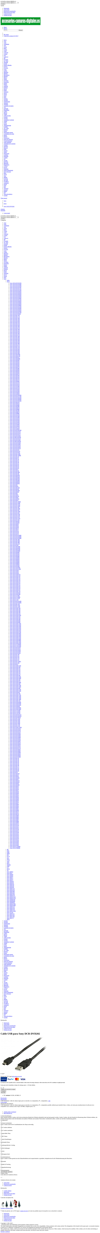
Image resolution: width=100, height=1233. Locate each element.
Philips (5, 266)
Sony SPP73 (10, 880)
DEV (8, 863)
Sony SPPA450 (11, 892)
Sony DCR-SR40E (15, 552)
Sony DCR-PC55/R (15, 515)
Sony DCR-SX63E (15, 426)
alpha (8, 280)
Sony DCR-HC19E (15, 319)
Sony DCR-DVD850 (15, 755)
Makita (5, 999)
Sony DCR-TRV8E (15, 706)
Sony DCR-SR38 (14, 792)
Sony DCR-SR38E (15, 368)
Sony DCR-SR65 (14, 807)
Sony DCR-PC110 (14, 658)
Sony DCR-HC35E (15, 332)
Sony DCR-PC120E (15, 607)
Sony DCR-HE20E (15, 475)
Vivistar (6, 940)
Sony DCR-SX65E (15, 392)
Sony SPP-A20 (10, 915)
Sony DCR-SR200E (15, 548)
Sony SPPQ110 (11, 907)
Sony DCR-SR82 (14, 817)
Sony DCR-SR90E (15, 381)
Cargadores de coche (9, 956)
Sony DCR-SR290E (15, 358)
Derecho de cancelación (10, 11)
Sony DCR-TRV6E (15, 692)
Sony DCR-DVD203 (15, 436)
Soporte (6, 1012)
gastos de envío (24, 1211)
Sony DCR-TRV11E (15, 668)
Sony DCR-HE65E (15, 482)
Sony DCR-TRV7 (14, 572)
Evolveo (6, 1000)
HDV (8, 919)
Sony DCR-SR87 (14, 820)
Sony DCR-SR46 (14, 797)
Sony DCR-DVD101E (15, 714)
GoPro (5, 933)
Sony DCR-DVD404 (15, 443)
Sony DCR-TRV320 (15, 586)
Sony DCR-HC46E (15, 343)
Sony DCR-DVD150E (15, 290)
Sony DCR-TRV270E (15, 632)
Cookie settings (7, 1190)
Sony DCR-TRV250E (15, 628)
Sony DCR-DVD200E (15, 602)
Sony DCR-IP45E (14, 492)
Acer (5, 222)
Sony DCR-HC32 (14, 461)
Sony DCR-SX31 (14, 831)
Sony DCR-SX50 (14, 838)
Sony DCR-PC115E (15, 726)
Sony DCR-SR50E (15, 370)
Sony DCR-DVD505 (15, 738)
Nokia (5, 974)
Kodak (5, 245)
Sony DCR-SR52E (15, 371)
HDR (8, 853)
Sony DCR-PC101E (15, 605)
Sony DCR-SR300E (15, 550)
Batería (5, 958)
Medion (6, 255)
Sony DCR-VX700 (15, 598)
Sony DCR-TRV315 (15, 584)
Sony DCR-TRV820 (15, 593)
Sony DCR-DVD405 (15, 444)
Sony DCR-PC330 (14, 663)
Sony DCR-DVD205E (15, 294)
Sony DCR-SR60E (15, 557)
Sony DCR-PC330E (15, 721)
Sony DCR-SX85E (15, 393)
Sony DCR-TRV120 (15, 579)
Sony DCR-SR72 (14, 813)
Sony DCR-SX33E (15, 415)
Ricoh (5, 270)
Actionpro (6, 1005)
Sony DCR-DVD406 (15, 735)
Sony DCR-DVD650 (15, 744)
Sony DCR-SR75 (14, 528)
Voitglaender (7, 923)
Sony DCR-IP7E (14, 500)
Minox (5, 259)
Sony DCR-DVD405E (15, 304)
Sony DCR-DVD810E (15, 398)
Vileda (5, 936)
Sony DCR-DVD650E (15, 395)
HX (8, 855)
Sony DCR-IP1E (14, 486)
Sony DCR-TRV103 (15, 576)
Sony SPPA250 (11, 890)
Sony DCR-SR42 (14, 794)
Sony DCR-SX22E (15, 385)
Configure (7, 1231)
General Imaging (8, 963)
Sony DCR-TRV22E (15, 614)
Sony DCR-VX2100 (15, 713)
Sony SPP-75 (10, 918)
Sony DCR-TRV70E (15, 693)
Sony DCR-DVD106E (15, 284)
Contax (5, 235)
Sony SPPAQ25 (11, 895)
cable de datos (7, 937)
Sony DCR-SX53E (15, 423)
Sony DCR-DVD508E (15, 538)
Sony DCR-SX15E (15, 382)
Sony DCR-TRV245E (15, 615)
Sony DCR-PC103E (15, 719)
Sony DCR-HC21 (14, 458)
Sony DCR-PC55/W (15, 518)
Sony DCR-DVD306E (15, 298)
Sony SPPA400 (11, 891)
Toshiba (6, 921)
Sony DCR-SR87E (15, 412)
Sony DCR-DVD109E (15, 286)
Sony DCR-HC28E (15, 539)
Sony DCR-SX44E (15, 422)
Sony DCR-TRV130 (15, 580)
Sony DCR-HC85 (14, 468)
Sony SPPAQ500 (11, 904)
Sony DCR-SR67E (15, 408)
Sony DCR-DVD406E (15, 305)
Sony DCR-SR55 (14, 525)
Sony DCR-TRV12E (15, 670)
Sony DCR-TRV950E (15, 643)
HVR (8, 869)
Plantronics (6, 986)
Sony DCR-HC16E (15, 315)
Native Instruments (8, 992)
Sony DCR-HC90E (15, 472)
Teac (5, 998)
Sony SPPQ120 (11, 908)
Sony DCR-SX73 (14, 534)
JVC (5, 929)
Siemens (6, 968)
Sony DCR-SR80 (14, 815)
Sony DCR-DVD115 (15, 434)
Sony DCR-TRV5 (14, 570)
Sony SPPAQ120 (11, 897)
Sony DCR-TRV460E (15, 639)
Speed (5, 946)
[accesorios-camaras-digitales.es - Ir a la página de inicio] (20, 24)
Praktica (6, 269)
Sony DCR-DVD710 (15, 748)
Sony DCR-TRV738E (15, 698)
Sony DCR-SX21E (15, 384)
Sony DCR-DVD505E (15, 309)
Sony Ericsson (7, 993)
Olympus (6, 262)
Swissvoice (6, 960)
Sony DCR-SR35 (14, 787)
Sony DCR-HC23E (15, 323)
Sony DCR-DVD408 (15, 737)
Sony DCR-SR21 (14, 779)
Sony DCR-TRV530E (15, 691)
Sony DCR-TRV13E (15, 671)
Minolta (6, 258)
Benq (5, 229)
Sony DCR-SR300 (14, 785)
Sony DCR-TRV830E (15, 703)
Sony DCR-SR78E (15, 410)
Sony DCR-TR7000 (15, 567)
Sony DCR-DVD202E (15, 291)
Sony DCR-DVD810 (15, 754)
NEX (8, 859)
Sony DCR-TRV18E (15, 611)
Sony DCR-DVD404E (15, 302)
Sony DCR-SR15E (15, 402)
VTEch (5, 988)
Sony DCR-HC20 (14, 457)
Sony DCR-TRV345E (15, 636)
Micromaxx (6, 256)
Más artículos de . (8, 1113)
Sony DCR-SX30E (15, 386)
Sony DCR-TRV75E (15, 700)
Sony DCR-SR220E (15, 549)
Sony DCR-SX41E (15, 419)
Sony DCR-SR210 (14, 780)
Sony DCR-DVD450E (15, 308)
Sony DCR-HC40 (14, 462)
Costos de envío (8, 14)
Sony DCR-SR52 (14, 801)
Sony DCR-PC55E (15, 520)
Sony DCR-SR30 (14, 783)
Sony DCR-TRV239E (15, 626)
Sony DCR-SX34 (14, 532)
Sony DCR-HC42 (14, 464)
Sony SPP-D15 (10, 914)
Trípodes (6, 926)
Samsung (6, 273)
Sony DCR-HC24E (15, 325)
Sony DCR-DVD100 (15, 647)
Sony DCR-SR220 (14, 782)
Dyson (5, 989)
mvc (8, 857)
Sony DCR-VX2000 (15, 712)
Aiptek (5, 943)
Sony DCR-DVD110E (15, 287)
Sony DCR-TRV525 (15, 590)
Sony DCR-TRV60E (15, 621)
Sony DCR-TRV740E (15, 642)
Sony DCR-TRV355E (15, 637)
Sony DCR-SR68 (14, 810)
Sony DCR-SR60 (14, 804)
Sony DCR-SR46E (15, 556)
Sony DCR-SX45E (15, 389)
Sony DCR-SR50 (14, 800)
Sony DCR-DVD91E (15, 717)
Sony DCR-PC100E (15, 723)
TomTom (6, 1010)
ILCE (8, 856)
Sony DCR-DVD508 (15, 740)
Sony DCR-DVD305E (15, 297)
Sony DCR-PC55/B (15, 514)
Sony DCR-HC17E (15, 316)
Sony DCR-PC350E (15, 511)
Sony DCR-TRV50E (15, 619)
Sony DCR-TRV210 (15, 581)
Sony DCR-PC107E (15, 504)
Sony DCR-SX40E (15, 417)
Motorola (6, 985)
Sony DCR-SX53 (14, 839)
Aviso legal (6, 9)
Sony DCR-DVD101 (15, 649)
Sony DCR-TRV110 (15, 577)
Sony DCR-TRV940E (15, 709)
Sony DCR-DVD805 (15, 751)
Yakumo (6, 925)
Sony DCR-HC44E (15, 340)
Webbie (9, 864)
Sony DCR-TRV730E (15, 696)
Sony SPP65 (10, 876)
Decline (3, 1231)
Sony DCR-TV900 (15, 595)
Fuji (5, 237)
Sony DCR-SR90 (14, 822)
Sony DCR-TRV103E (15, 665)
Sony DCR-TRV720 (15, 591)
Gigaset (6, 967)
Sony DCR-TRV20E (15, 675)
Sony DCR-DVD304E (15, 295)
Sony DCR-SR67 (14, 808)
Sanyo (5, 274)
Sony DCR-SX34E (15, 416)
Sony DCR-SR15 (14, 775)
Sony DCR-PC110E (15, 724)
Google (5, 1017)
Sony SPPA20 (10, 884)
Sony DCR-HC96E (15, 353)
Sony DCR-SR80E (15, 562)
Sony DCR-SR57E (15, 374)
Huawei (6, 970)
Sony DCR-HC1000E (15, 455)
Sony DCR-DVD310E (15, 300)
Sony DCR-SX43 (14, 835)
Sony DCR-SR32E (15, 361)
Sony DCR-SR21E (15, 357)
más (49, 1100)
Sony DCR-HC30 (14, 459)
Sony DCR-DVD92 (15, 452)
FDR (8, 852)
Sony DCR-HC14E (15, 604)
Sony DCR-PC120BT (15, 661)
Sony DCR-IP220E (15, 490)
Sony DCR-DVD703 (15, 747)
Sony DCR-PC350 (14, 510)
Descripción (4, 1098)
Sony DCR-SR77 (14, 529)
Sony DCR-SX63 (14, 842)
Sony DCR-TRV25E (15, 616)
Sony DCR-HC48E (15, 542)
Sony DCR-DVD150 (15, 731)
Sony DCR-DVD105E (15, 283)
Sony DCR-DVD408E (15, 536)
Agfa (5, 224)
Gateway (6, 238)
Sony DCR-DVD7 (14, 450)
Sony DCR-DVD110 (15, 433)
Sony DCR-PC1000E (15, 501)
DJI (5, 1014)
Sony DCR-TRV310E (15, 685)
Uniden (5, 979)
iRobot (5, 935)
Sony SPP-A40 (10, 916)
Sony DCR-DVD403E (15, 301)
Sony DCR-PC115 (14, 660)
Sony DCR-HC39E (15, 336)
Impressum (6, 8)
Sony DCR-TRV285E (15, 633)
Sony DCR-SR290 (14, 522)
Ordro (5, 944)
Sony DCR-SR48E (15, 405)
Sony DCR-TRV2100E (16, 727)
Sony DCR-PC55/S (15, 517)
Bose (5, 995)
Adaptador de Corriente (9, 965)
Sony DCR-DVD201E (15, 716)
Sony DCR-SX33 (14, 531)
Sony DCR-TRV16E (15, 609)
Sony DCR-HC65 (14, 466)
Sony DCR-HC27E (15, 328)
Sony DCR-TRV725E (15, 695)
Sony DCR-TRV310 (15, 583)
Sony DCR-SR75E (15, 378)
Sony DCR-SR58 (14, 527)
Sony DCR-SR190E (15, 354)
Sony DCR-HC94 (14, 769)
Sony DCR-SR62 (14, 806)
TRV (8, 862)
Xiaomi (5, 972)
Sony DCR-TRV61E (15, 574)
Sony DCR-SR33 (14, 524)
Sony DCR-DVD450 (15, 447)
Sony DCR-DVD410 (15, 445)
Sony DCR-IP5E (14, 497)
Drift (5, 1007)
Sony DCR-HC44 (14, 762)
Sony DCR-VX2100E (15, 646)
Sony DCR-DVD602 (15, 741)
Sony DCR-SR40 (14, 793)
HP (4, 239)
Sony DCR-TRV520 (15, 588)
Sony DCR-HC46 (14, 764)
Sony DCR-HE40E (15, 480)
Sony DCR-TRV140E (15, 623)
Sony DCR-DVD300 (15, 651)
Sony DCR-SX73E (15, 427)
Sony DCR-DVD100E (15, 601)
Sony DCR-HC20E (15, 321)
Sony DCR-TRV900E (15, 707)
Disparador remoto (8, 954)
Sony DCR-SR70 (14, 811)
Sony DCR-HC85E (15, 350)
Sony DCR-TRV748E (15, 699)
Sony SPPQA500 (11, 911)
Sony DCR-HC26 (14, 758)
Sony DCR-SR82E (15, 563)
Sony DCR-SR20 (14, 776)
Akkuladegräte (7, 947)
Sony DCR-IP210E (15, 487)
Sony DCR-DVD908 (15, 757)
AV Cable (6, 950)
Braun (5, 957)
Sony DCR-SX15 (14, 824)
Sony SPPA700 (11, 894)
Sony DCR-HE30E (15, 478)
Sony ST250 (10, 912)
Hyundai (6, 241)
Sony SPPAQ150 (11, 898)
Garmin (6, 939)
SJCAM (6, 1002)
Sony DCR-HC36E (15, 333)
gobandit (6, 930)
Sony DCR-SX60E (15, 424)
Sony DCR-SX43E (15, 420)
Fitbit (5, 971)
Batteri (5, 1013)
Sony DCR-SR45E (15, 555)
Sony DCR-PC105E (15, 720)
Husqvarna (6, 975)
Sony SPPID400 (11, 901)
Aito (5, 227)
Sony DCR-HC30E (15, 329)
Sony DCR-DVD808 (15, 752)
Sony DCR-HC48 (14, 765)
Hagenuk (6, 978)
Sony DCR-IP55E (14, 496)
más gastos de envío (17, 1076)
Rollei (5, 272)
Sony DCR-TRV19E (15, 612)
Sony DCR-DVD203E (15, 293)
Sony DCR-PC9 (14, 664)
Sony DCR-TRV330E (15, 686)
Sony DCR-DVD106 (15, 728)
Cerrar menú (7, 213)
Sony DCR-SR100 (14, 773)
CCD (8, 860)
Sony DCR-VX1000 (15, 710)
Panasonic (6, 263)
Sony (5, 279)
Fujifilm (6, 949)
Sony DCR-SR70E (15, 375)
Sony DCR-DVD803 (15, 750)
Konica (5, 248)
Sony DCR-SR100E (15, 546)
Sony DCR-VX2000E (15, 644)
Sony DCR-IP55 (14, 494)
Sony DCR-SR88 (14, 821)
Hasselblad (6, 932)
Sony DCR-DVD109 (15, 730)
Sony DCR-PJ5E (14, 545)
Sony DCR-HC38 (14, 761)
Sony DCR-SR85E (15, 564)
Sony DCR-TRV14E (15, 608)
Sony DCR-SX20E (15, 566)
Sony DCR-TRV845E (15, 705)
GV (8, 867)
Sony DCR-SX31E (15, 388)
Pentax (5, 265)
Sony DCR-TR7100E (15, 569)
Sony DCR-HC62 (14, 465)
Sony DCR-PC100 (14, 654)
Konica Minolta (7, 246)
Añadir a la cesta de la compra (8, 1089)
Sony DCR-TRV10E (15, 667)
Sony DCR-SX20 (14, 825)
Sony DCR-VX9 (14, 600)
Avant (5, 228)
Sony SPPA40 (10, 885)
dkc (8, 849)
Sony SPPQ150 (11, 909)
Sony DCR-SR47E (15, 403)
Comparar (3, 1091)
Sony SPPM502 (11, 902)
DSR (8, 866)
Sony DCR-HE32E (15, 479)
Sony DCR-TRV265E (15, 630)
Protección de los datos (9, 12)
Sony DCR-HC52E (15, 543)
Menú (5, 27)
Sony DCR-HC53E (15, 347)
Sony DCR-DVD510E (15, 312)
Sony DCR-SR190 (14, 521)
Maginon (6, 253)
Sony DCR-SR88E (15, 413)
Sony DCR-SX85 (14, 845)
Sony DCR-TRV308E (15, 682)
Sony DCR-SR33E (15, 363)
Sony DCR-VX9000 (15, 846)
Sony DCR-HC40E (15, 337)
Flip (5, 1009)
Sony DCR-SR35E (15, 364)
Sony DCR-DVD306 (15, 734)
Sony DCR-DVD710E (15, 396)
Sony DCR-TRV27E (15, 681)
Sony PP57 (9, 873)
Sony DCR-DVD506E (15, 311)
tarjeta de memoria (8, 961)
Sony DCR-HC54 (14, 768)
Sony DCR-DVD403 (15, 440)
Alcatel (5, 982)
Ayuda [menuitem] (8, 10)
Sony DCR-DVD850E (15, 399)
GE (4, 981)
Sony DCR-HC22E (15, 322)
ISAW (5, 1006)
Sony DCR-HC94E (15, 351)
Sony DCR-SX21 (14, 827)
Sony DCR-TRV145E (15, 625)
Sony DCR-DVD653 (15, 745)
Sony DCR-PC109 (14, 507)
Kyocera (6, 249)
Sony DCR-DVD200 (15, 650)
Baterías (6, 951)
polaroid (6, 267)
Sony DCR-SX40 (14, 832)
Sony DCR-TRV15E (15, 672)
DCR (8, 281)
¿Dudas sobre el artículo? (10, 1112)
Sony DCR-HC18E (15, 318)
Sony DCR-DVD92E (15, 314)
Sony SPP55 (10, 871)
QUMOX (6, 1003)
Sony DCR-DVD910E (15, 400)
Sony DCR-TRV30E (15, 684)
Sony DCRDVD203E (15, 437)
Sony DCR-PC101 (14, 656)
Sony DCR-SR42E (15, 553)
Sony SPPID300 (11, 899)
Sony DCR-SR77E (15, 379)
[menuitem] (51, 8)
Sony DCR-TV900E (15, 597)
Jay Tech (6, 242)
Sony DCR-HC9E (14, 473)
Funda (5, 953)
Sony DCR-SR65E (15, 560)
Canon (5, 231)
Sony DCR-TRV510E (15, 689)
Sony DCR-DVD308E (15, 535)
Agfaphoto (6, 225)
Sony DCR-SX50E (15, 391)
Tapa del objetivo (8, 1016)
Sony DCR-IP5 (14, 493)
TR (8, 870)
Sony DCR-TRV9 (14, 573)
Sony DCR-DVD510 (15, 448)
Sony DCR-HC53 (14, 766)
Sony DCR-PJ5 (14, 772)
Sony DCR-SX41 (14, 834)
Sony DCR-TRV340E (15, 635)
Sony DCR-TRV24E (15, 679)
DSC (8, 850)
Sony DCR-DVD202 (15, 733)
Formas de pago (8, 15)
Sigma (5, 276)
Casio (5, 232)
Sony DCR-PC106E (15, 503)
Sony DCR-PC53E (15, 513)
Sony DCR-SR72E (15, 377)
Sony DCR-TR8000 (15, 848)
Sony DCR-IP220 (14, 489)
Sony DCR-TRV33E (15, 618)
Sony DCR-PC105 (14, 657)
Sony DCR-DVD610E (15, 430)
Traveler (6, 922)
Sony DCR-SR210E (15, 356)
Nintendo (6, 991)
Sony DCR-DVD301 (15, 653)
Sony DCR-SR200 (14, 778)
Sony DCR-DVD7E (15, 451)
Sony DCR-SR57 (14, 803)
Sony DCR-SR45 (14, 796)
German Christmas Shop (7, 1208)
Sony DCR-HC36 (14, 759)
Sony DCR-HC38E (15, 541)
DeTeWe (6, 984)
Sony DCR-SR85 (14, 818)
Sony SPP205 (10, 881)
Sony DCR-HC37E (15, 335)
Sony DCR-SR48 (14, 799)
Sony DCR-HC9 (14, 469)
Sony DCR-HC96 (14, 771)
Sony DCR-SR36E (15, 365)
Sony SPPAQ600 (11, 905)
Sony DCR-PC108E (15, 506)
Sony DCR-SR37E (15, 367)
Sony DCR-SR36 (14, 789)
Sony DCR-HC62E (15, 349)
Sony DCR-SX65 (14, 843)
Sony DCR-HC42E (15, 339)
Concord (6, 234)
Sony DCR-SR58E (15, 406)
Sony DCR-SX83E (15, 429)
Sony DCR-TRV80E (15, 622)
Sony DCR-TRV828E (15, 702)
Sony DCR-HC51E (15, 346)
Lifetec (5, 252)
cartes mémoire (7, 964)
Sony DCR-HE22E (15, 476)
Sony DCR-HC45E (15, 342)
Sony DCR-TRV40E (15, 688)
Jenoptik (6, 244)
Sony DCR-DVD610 (15, 743)
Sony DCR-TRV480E (15, 640)
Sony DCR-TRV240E (15, 678)
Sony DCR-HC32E (15, 330)
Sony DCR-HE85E (15, 483)
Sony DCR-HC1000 (15, 454)
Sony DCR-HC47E (15, 344)
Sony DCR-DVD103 (15, 431)
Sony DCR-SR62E (15, 559)
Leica (5, 251)
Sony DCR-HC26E (15, 326)
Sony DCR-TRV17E (15, 674)
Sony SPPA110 (11, 888)
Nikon (5, 260)
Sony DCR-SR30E (15, 360)
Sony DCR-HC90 (14, 471)
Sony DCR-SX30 (14, 829)
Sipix (5, 277)
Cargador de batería (8, 928)
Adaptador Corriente (9, 942)
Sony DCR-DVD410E (15, 307)
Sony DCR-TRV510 (15, 587)
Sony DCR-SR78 (14, 814)
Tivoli (5, 996)
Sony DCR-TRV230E (15, 677)
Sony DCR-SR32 (14, 786)
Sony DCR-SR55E (15, 372)
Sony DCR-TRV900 (15, 594)
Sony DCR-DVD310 (15, 438)
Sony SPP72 (10, 878)
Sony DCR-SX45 (14, 836)
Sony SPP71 (10, 877)
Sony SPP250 (10, 883)
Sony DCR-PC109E (15, 508)
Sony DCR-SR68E (15, 409)
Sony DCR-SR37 (14, 790)
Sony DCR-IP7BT (14, 499)
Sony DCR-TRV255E (15, 629)
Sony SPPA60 (10, 887)
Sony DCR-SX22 (14, 828)
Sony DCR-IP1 (14, 485)
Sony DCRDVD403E (15, 441)
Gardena (6, 977)
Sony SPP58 (10, 874)
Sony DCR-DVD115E (15, 288)
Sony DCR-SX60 (14, 841)
